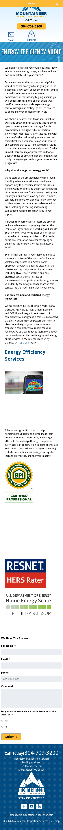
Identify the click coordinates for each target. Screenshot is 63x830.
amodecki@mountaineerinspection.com (31, 815)
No (6, 727)
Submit (11, 737)
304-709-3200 (31, 26)
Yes (6, 721)
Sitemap (55, 821)
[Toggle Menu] (57, 3)
